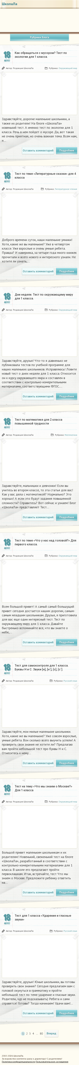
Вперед (51, 1033)
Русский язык (70, 680)
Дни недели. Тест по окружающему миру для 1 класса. (44, 296)
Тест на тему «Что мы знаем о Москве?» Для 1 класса (43, 788)
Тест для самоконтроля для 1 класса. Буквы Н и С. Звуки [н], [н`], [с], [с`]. (42, 667)
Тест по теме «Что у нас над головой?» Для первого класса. (45, 542)
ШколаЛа (9, 3)
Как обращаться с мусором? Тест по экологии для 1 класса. (41, 54)
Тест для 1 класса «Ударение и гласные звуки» (43, 917)
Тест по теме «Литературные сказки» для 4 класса (45, 175)
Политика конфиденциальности (18, 1061)
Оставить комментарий (38, 150)
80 (41, 1033)
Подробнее (66, 150)
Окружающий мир (68, 68)
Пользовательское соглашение (52, 1061)
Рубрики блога (39, 37)
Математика (71, 434)
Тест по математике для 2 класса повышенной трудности (38, 421)
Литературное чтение (66, 189)
